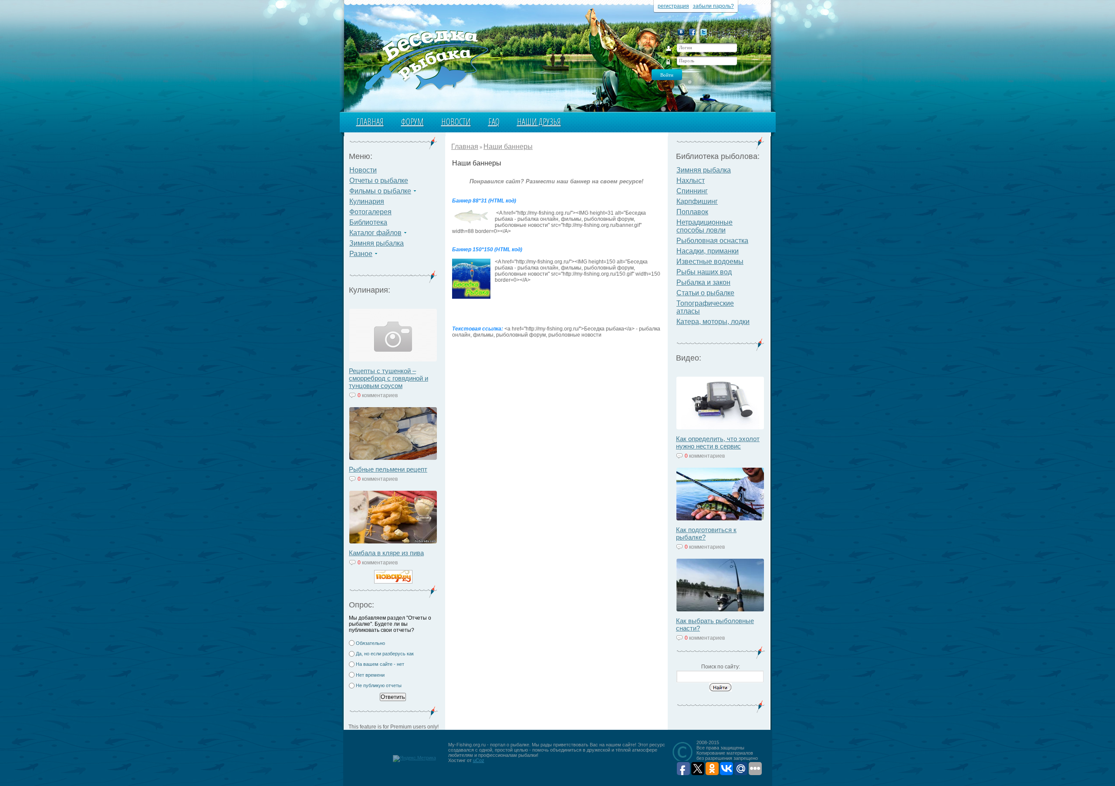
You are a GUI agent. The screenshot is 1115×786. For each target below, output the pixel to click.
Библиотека (368, 222)
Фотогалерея (370, 212)
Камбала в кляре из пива (386, 553)
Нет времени (370, 675)
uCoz (478, 760)
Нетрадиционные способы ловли (704, 226)
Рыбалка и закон (703, 282)
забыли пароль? (713, 6)
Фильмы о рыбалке (380, 191)
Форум (412, 122)
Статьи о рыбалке (705, 293)
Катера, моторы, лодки (713, 321)
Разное (360, 253)
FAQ (494, 122)
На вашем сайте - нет (380, 664)
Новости (456, 122)
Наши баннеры (508, 146)
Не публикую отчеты (379, 685)
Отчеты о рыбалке (378, 180)
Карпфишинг (697, 201)
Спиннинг (692, 191)
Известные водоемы (709, 261)
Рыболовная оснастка (712, 240)
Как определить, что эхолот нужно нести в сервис (718, 442)
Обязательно (370, 643)
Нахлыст (690, 180)
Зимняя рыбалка (376, 243)
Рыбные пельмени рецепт (388, 469)
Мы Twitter (703, 32)
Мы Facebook (692, 32)
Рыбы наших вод (704, 272)
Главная (370, 122)
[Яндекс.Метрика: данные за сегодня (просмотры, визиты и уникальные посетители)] (414, 758)
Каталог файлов (375, 232)
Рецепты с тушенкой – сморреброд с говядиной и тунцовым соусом (388, 378)
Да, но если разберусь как (385, 653)
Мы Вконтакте (681, 32)
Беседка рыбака (426, 59)
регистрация (673, 6)
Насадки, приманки (707, 251)
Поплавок (692, 212)
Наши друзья (539, 122)
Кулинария (366, 201)
